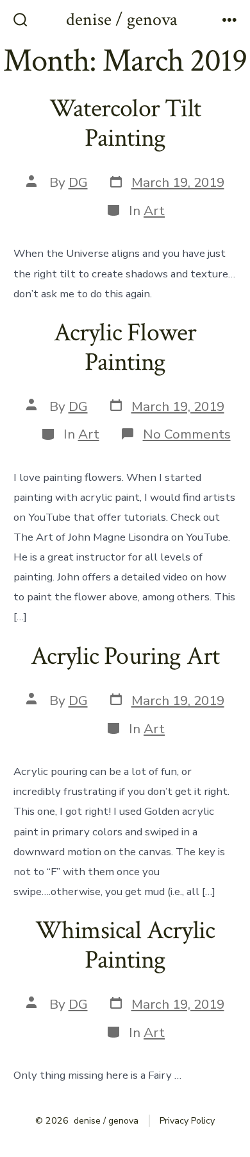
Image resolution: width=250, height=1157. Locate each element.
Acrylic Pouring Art (125, 656)
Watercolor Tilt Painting (125, 123)
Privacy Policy (187, 1121)
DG (78, 182)
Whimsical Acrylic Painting (125, 945)
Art (154, 211)
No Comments (187, 434)
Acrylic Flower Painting (125, 347)
